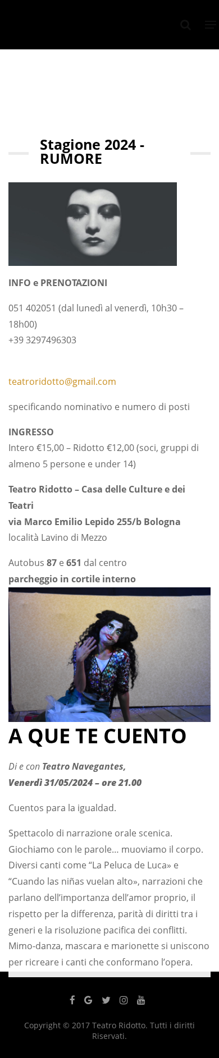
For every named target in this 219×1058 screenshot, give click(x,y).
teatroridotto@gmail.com (62, 381)
